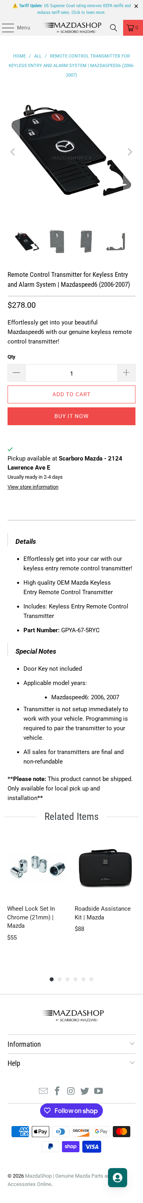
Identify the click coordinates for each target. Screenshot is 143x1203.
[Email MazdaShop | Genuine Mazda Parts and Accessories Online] (44, 1091)
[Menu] (4, 28)
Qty (11, 357)
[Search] (113, 28)
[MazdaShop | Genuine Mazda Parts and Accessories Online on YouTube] (99, 1091)
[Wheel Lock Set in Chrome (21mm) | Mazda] (37, 867)
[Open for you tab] (117, 1177)
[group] (38, 898)
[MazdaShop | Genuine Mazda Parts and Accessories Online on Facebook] (57, 1091)
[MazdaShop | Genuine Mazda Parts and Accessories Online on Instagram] (71, 1091)
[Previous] (13, 151)
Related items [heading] (71, 816)
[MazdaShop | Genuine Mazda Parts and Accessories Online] (71, 28)
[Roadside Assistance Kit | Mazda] (105, 867)
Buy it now (71, 416)
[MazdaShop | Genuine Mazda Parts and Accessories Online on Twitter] (85, 1091)
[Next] (129, 151)
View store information (33, 487)
